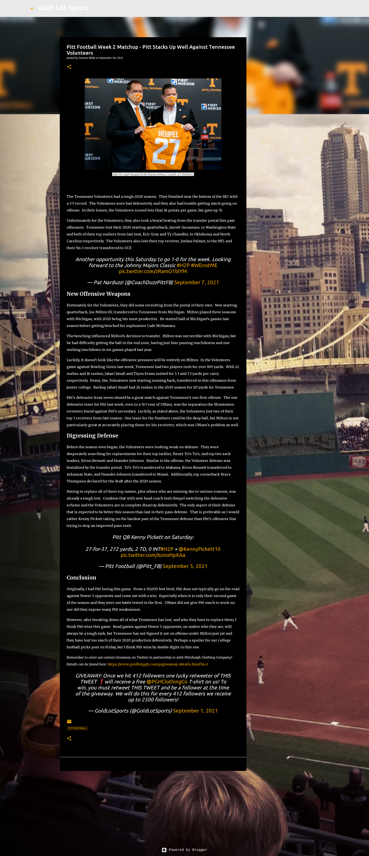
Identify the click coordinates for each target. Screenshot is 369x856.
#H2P (183, 265)
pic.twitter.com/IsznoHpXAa (153, 555)
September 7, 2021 (196, 282)
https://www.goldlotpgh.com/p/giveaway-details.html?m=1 (158, 664)
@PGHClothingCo (166, 682)
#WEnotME (204, 265)
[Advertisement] (153, 807)
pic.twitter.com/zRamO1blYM (153, 271)
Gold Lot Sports (63, 8)
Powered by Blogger (187, 850)
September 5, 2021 (185, 566)
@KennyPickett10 (200, 549)
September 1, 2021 (195, 711)
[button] (69, 67)
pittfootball (77, 728)
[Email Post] (69, 723)
